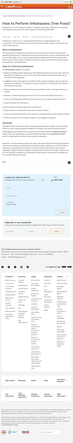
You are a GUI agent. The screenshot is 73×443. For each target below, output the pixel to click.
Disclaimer (34, 304)
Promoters (47, 283)
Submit (62, 213)
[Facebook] (2, 267)
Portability (21, 305)
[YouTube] (21, 267)
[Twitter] (15, 267)
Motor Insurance (10, 280)
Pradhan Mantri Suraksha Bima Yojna (62, 304)
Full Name (10, 231)
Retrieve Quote (23, 288)
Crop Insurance (10, 308)
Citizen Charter (23, 285)
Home (4, 16)
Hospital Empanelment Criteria (61, 311)
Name (9, 187)
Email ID (31, 231)
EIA (19, 308)
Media (46, 310)
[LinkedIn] (28, 267)
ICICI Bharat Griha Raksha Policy (9, 316)
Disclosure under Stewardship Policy (36, 319)
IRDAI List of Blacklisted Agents (60, 344)
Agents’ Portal (61, 280)
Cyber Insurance (10, 311)
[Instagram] (9, 267)
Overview (47, 280)
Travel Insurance (10, 295)
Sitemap (59, 326)
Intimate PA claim (23, 297)
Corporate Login (62, 283)
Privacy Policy (35, 280)
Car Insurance (9, 283)
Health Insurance (13, 16)
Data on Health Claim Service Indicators (62, 337)
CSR (45, 286)
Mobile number (12, 196)
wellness (22, 16)
